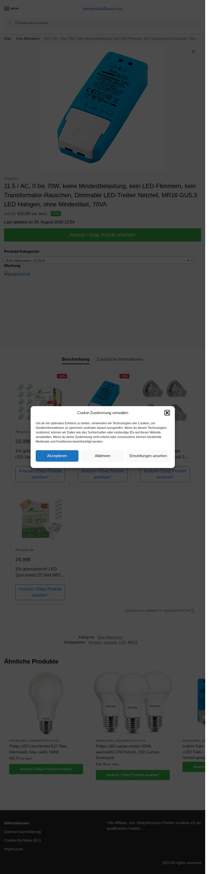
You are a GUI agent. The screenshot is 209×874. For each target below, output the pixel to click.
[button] (167, 412)
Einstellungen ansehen (148, 456)
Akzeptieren (57, 456)
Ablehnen (102, 456)
